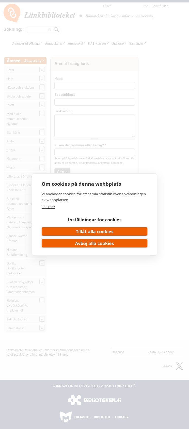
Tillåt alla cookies (94, 231)
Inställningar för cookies (95, 220)
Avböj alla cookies (94, 243)
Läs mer (48, 206)
